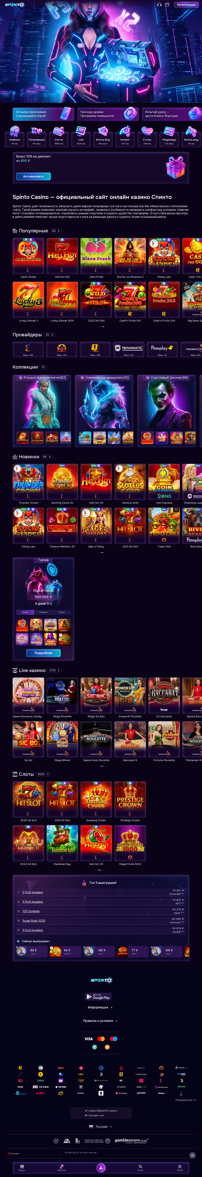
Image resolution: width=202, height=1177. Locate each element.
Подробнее (43, 653)
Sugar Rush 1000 (33, 921)
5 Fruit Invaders (32, 892)
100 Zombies (31, 911)
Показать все (184, 1100)
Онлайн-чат (96, 1115)
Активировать (33, 176)
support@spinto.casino (103, 1110)
